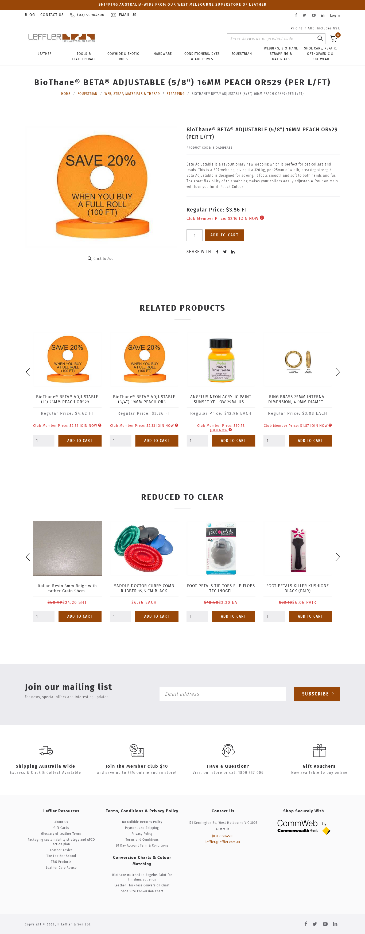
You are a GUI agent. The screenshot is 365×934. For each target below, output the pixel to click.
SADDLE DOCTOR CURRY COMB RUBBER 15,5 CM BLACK (144, 588)
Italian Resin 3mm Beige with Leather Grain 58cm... (67, 588)
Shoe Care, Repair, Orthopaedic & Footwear (320, 54)
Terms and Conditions (142, 839)
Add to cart (225, 235)
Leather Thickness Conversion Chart (142, 885)
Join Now (248, 219)
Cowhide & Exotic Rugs (123, 56)
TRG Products (61, 862)
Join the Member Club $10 (137, 766)
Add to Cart (80, 441)
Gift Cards (61, 828)
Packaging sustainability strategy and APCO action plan (61, 842)
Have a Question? (228, 766)
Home (66, 94)
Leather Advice (61, 850)
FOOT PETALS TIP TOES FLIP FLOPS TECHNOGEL (221, 588)
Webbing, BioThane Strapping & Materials (281, 54)
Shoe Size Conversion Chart (142, 891)
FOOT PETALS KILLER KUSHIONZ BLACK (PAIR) (297, 588)
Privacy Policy (142, 834)
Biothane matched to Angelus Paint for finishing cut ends (142, 877)
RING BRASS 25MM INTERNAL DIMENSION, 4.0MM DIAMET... (297, 399)
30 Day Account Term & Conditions (142, 845)
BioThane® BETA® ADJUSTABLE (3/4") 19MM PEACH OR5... (144, 399)
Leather (45, 53)
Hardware (163, 53)
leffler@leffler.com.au (222, 842)
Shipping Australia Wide (45, 766)
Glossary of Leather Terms (61, 834)
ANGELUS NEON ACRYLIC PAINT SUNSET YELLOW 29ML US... (220, 399)
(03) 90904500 (223, 836)
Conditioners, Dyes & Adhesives (202, 56)
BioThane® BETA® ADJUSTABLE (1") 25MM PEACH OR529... (67, 399)
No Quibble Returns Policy (142, 822)
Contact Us (52, 15)
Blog (30, 15)
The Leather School (61, 856)
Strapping (176, 94)
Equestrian (241, 53)
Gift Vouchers (319, 766)
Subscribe (316, 694)
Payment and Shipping (142, 828)
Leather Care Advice (61, 868)
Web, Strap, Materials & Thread (132, 94)
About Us (61, 822)
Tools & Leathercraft (84, 56)
